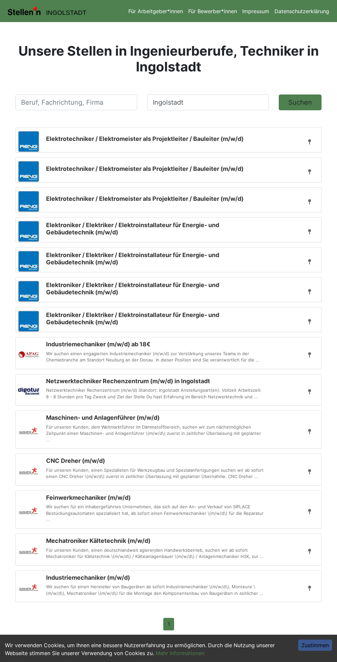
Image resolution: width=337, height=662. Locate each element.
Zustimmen (315, 645)
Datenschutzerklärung (301, 11)
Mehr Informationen (180, 653)
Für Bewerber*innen (212, 11)
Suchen (300, 102)
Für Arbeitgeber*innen (155, 11)
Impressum (255, 11)
